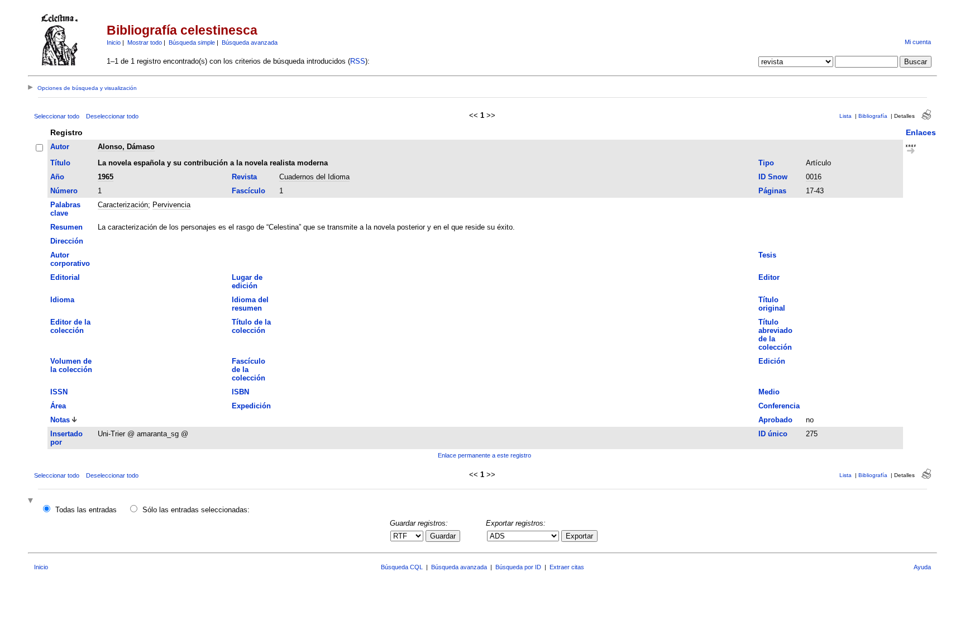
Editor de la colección (70, 326)
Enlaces (921, 132)
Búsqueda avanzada (250, 42)
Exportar (579, 536)
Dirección (66, 241)
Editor (769, 277)
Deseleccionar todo (112, 116)
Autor (59, 146)
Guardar (443, 536)
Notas (60, 420)
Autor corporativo (70, 259)
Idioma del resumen (250, 304)
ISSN (59, 392)
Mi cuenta (918, 42)
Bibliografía (872, 116)
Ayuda (922, 567)
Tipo (766, 163)
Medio (769, 392)
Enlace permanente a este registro (484, 455)
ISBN (240, 392)
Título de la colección (251, 326)
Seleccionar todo (56, 116)
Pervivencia (171, 205)
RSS (357, 61)
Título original (771, 304)
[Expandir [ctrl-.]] (32, 501)
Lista (845, 116)
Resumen (66, 227)
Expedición (251, 406)
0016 (813, 177)
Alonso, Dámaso (126, 146)
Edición (771, 361)
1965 (105, 177)
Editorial (65, 277)
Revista (244, 177)
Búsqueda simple (192, 42)
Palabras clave (65, 209)
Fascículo (248, 191)
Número (64, 191)
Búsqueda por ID (518, 567)
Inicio (114, 42)
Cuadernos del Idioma (314, 177)
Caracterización (123, 205)
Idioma (62, 300)
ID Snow (772, 177)
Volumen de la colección (71, 365)
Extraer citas (567, 567)
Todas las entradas (86, 510)
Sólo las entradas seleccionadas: (196, 510)
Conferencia (779, 406)
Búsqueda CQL (402, 567)
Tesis (767, 255)
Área (58, 406)
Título (60, 163)
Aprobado (775, 420)
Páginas (772, 191)
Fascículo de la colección (248, 369)
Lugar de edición (247, 281)
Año (57, 177)
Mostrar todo (144, 42)
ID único (772, 434)
